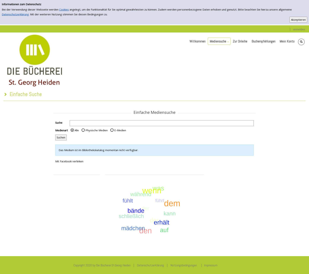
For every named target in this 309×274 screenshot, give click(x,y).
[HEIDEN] (34, 60)
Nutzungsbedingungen (183, 265)
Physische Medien (96, 130)
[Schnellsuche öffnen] (301, 42)
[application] (219, 41)
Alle (77, 130)
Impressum (210, 265)
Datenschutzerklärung (15, 14)
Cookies (64, 9)
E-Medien (120, 130)
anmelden (299, 29)
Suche (58, 122)
